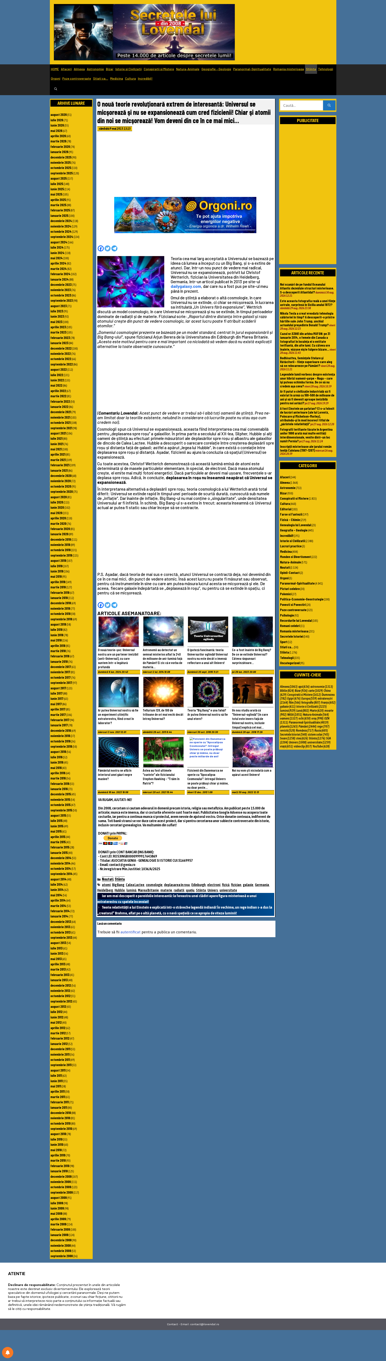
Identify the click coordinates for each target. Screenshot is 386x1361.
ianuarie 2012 (59, 1044)
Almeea (79, 69)
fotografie (310, 702)
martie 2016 (58, 778)
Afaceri (66, 69)
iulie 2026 (56, 120)
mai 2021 (56, 449)
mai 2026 (56, 131)
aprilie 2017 (57, 709)
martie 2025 (58, 205)
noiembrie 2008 (60, 1245)
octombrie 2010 (60, 1123)
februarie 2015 (59, 847)
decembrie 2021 (60, 412)
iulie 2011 (56, 1075)
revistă (287, 730)
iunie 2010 (56, 1144)
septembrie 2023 (61, 300)
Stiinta (311, 69)
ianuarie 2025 (59, 215)
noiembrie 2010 (60, 1118)
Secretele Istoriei (291, 636)
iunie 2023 (57, 316)
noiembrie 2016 (60, 736)
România (305, 730)
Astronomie (95, 69)
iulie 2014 (56, 884)
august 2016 (58, 751)
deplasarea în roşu (177, 885)
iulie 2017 (56, 693)
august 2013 (58, 943)
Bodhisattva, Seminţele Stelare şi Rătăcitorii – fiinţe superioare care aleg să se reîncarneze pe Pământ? (306, 362)
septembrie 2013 (61, 937)
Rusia (321, 730)
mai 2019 (56, 576)
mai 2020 (56, 513)
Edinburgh (198, 885)
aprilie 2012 (57, 1028)
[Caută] (329, 105)
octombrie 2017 (60, 677)
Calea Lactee (135, 885)
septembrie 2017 (61, 682)
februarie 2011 (59, 1102)
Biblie (287, 690)
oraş (317, 718)
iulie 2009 (56, 1203)
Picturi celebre (290, 589)
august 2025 (58, 178)
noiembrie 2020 (60, 481)
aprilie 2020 (58, 518)
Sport (283, 642)
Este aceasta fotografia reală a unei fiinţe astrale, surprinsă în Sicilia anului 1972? (307, 303)
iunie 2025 (57, 189)
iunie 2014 (57, 889)
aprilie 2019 (57, 582)
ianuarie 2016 (59, 789)
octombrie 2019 (60, 550)
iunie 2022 (57, 380)
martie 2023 (58, 332)
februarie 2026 (60, 146)
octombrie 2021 (60, 422)
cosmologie (154, 885)
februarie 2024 (60, 274)
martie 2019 (58, 587)
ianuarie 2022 (59, 407)
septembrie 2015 (61, 810)
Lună (302, 710)
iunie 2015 (56, 826)
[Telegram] (114, 248)
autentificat (130, 932)
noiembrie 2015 (60, 799)
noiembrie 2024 (60, 226)
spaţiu (190, 890)
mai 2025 (56, 194)
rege (323, 726)
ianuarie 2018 (59, 661)
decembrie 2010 (60, 1113)
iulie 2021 (56, 438)
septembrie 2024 (61, 237)
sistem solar (318, 734)
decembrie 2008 (61, 1240)
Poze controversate (76, 78)
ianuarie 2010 (59, 1171)
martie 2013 (58, 969)
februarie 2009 (60, 1229)
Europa (309, 698)
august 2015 (58, 815)
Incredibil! (145, 78)
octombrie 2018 (60, 614)
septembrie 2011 (61, 1065)
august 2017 (58, 688)
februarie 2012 (59, 1038)
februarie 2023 (60, 338)
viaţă (286, 746)
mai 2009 (56, 1213)
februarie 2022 (60, 401)
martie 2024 (58, 269)
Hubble (120, 890)
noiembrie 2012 (60, 990)
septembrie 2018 (61, 619)
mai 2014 (56, 895)
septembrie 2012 (61, 1001)
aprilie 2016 (57, 773)
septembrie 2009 (61, 1192)
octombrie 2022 (60, 359)
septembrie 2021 (61, 428)
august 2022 (58, 369)
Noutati (107, 879)
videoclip (303, 746)
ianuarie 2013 (59, 980)
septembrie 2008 (61, 1256)
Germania (262, 885)
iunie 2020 (57, 507)
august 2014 (58, 879)
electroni (213, 885)
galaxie (248, 885)
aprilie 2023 (58, 327)
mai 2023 (56, 322)
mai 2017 (56, 704)
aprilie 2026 (58, 136)
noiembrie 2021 (60, 417)
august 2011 (58, 1070)
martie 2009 (58, 1224)
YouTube (321, 746)
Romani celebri (290, 626)
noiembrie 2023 (60, 290)
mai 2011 (55, 1086)
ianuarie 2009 (59, 1235)
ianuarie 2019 (59, 598)
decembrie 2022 (61, 348)
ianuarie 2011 (58, 1107)
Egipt (294, 698)
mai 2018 (56, 640)
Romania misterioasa (288, 69)
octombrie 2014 (60, 868)
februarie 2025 (60, 210)
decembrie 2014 (60, 858)
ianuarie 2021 (59, 470)
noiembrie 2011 (60, 1054)
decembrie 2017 (60, 667)
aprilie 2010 (57, 1155)
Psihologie (287, 615)
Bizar (109, 69)
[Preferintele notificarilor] (7, 1352)
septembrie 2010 (61, 1128)
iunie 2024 (57, 253)
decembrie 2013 (60, 921)
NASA (294, 714)
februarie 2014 (60, 911)
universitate (228, 890)
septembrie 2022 (61, 364)
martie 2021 (58, 460)
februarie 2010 (59, 1166)
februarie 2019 (59, 592)
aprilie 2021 (57, 454)
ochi (305, 718)
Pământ (307, 726)
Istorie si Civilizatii (128, 69)
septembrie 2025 (61, 173)
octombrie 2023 (60, 295)
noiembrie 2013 (60, 927)
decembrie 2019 (60, 539)
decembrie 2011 (60, 1049)
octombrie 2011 (60, 1059)
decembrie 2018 (60, 603)
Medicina (116, 78)
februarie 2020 (60, 529)
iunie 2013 (56, 953)
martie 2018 (58, 651)
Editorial (285, 509)
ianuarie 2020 (59, 534)
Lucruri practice (291, 546)
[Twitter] (108, 248)
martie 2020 (58, 523)
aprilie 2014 (58, 900)
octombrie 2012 (60, 996)
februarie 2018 (59, 656)
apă (304, 686)
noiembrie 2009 (60, 1182)
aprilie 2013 (57, 964)
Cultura (130, 78)
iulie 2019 (56, 566)
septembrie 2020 (61, 491)
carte (315, 690)
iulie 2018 (56, 629)
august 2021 (58, 433)
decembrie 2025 (61, 157)
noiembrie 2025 (60, 162)
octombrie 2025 (60, 168)
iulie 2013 (56, 948)
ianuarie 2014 (59, 916)
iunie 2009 (57, 1208)
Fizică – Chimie (290, 520)
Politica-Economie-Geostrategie (301, 599)
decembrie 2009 (61, 1176)
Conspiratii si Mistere (159, 69)
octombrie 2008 (60, 1251)
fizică (225, 885)
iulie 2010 (56, 1139)
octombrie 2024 (61, 231)
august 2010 (58, 1134)
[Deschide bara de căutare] (56, 89)
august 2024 (58, 242)
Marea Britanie (148, 890)
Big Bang (118, 885)
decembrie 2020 (61, 476)
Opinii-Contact (290, 572)
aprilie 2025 (58, 200)
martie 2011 (57, 1097)
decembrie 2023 (61, 284)
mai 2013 (56, 959)
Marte (317, 710)
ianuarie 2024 (59, 279)
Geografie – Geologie (216, 69)
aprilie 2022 (58, 391)
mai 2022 (56, 385)
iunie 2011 (56, 1081)
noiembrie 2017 (60, 672)
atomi (106, 885)
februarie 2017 (59, 720)
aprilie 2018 (57, 645)
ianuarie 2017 (59, 725)
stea (302, 738)
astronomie (321, 686)
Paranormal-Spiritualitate (252, 69)
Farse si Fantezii (291, 514)
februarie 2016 (59, 783)
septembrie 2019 (61, 555)
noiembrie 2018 (60, 608)
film (295, 702)
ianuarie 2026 (59, 152)
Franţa (328, 702)
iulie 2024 (57, 247)
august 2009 (58, 1197)
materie (166, 890)
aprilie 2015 (57, 837)
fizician (236, 885)
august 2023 (58, 306)
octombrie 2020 (60, 486)
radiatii (179, 890)
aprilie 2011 (57, 1091)
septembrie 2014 (61, 874)
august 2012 (58, 1006)
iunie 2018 (56, 635)
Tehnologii (325, 69)
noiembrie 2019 (60, 545)
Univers (212, 890)
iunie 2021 (56, 444)
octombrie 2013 (60, 932)
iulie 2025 (56, 184)
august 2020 (58, 497)
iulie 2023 (56, 311)
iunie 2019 (56, 571)
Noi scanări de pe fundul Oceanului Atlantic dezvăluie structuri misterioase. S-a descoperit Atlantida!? (307, 288)
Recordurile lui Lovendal (296, 620)
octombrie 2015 (60, 805)
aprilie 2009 (58, 1219)
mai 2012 (56, 1022)
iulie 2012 (56, 1012)
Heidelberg (105, 890)
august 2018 (58, 624)
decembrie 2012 (60, 985)
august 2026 (58, 114)
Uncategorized (290, 663)
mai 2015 (56, 831)
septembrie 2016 (61, 746)
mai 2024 (56, 258)
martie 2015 (58, 842)
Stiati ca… (100, 78)
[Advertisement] (185, 165)
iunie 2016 (56, 762)
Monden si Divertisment (295, 557)
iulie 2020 (56, 502)
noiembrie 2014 (60, 863)
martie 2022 (58, 396)
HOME (55, 69)
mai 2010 (56, 1150)
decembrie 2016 (60, 730)
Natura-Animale (187, 69)
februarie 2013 (59, 975)
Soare (287, 738)
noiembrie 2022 (60, 353)
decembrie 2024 (61, 221)
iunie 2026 (57, 125)
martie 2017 (58, 714)
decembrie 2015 (60, 794)
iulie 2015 (56, 820)
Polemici (286, 594)
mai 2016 (56, 768)
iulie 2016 (56, 757)
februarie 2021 (59, 465)
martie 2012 (58, 1033)
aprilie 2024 (58, 263)
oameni (289, 718)
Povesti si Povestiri (293, 604)
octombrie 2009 (60, 1187)
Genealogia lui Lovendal (295, 525)
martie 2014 (58, 906)
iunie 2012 (56, 1017)
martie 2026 (58, 141)
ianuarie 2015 (59, 852)
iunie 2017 (56, 698)
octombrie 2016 (60, 741)
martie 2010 (58, 1160)
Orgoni (55, 78)
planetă (289, 726)
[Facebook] (101, 248)
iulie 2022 (56, 375)
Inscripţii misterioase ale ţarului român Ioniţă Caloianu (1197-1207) (306, 448)
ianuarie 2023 (59, 343)
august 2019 (58, 560)
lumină (131, 890)
